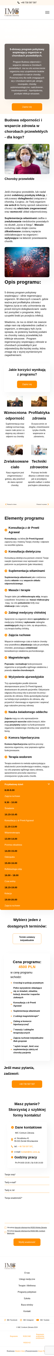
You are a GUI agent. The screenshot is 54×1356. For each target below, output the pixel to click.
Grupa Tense (42, 1351)
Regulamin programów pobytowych (40, 1336)
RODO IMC (27, 1336)
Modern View (20, 1351)
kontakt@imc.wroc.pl (30, 1152)
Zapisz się (27, 107)
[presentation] (11, 504)
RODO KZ (27, 1343)
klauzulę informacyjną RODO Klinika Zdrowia (31, 1227)
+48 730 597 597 (29, 2)
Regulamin (14, 1336)
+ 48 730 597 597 (25, 1146)
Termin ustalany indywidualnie (27, 938)
